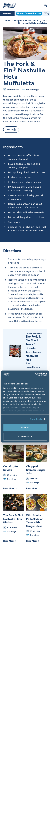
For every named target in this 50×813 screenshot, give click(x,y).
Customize (23, 436)
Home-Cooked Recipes (29, 13)
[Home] (9, 5)
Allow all (25, 428)
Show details (36, 419)
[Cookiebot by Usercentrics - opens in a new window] (35, 374)
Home (8, 20)
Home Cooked (32, 20)
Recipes (7, 13)
